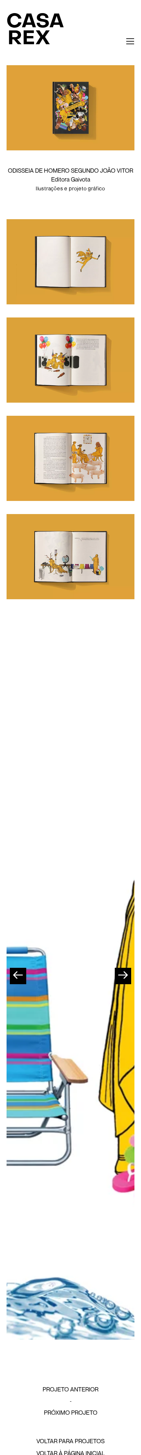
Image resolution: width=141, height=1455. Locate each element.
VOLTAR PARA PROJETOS (70, 1441)
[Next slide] (123, 976)
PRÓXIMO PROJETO (70, 1412)
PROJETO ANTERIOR (70, 1389)
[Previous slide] (18, 976)
